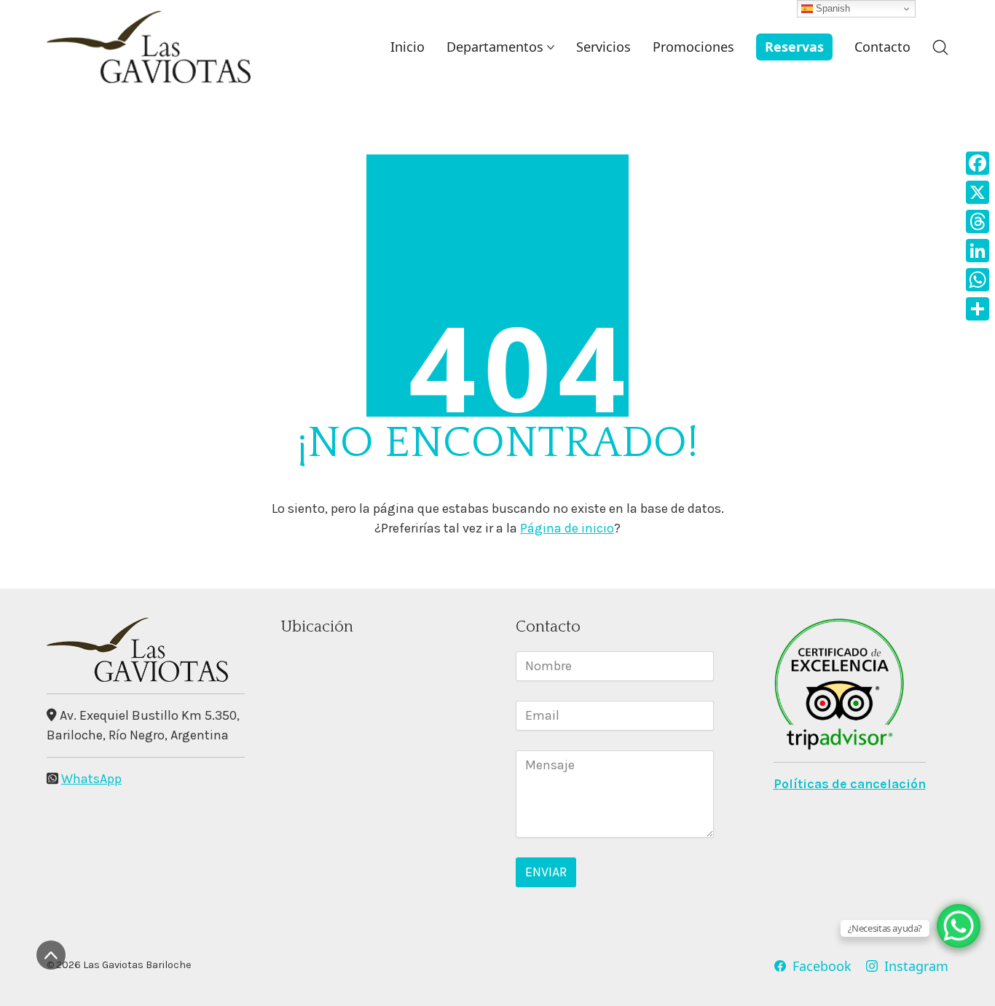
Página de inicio (567, 528)
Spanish (831, 8)
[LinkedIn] (977, 250)
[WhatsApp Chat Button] (958, 926)
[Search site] (940, 47)
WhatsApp (91, 779)
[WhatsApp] (977, 279)
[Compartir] (977, 308)
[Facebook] (977, 163)
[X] (977, 192)
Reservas (794, 46)
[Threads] (977, 221)
